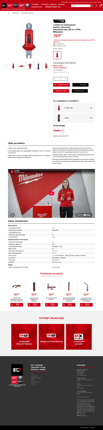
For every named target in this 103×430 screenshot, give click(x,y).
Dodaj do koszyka (63, 84)
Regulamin (33, 383)
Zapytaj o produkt (61, 90)
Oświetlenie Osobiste (27, 13)
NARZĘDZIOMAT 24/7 (53, 7)
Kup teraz (83, 84)
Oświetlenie (15, 13)
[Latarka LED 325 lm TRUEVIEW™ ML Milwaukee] (34, 286)
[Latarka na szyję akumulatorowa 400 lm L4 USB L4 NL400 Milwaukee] (16, 286)
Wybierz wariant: (58, 49)
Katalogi (61, 4)
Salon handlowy (34, 376)
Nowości (53, 4)
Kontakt (99, 2)
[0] (100, 6)
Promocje (45, 4)
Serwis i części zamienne (81, 2)
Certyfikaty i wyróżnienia (36, 378)
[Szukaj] (92, 5)
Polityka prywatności (85, 427)
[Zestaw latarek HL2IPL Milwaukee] (51, 286)
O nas (94, 2)
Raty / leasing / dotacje (67, 2)
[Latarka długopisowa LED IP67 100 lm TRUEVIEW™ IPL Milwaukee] (68, 286)
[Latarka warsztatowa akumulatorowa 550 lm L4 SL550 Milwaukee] (86, 286)
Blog (90, 2)
